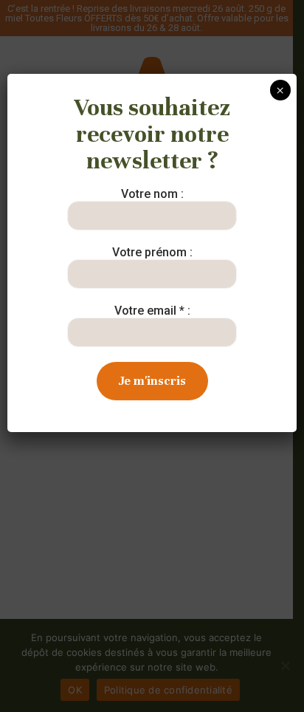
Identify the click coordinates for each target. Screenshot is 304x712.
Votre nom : (152, 194)
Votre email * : (152, 311)
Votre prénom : (152, 252)
